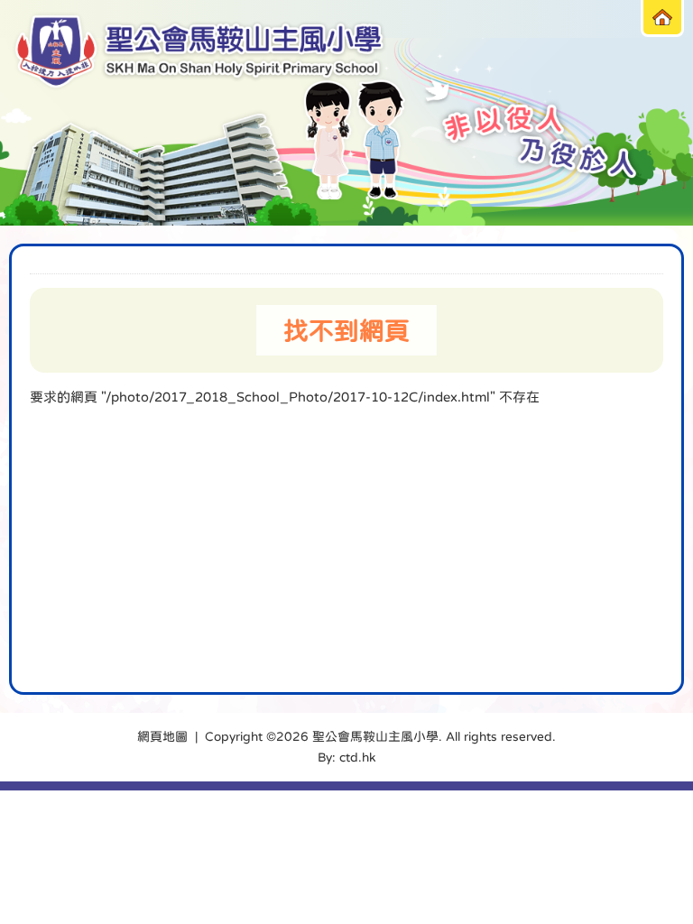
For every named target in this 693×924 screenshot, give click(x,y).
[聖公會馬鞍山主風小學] (199, 52)
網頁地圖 (162, 736)
